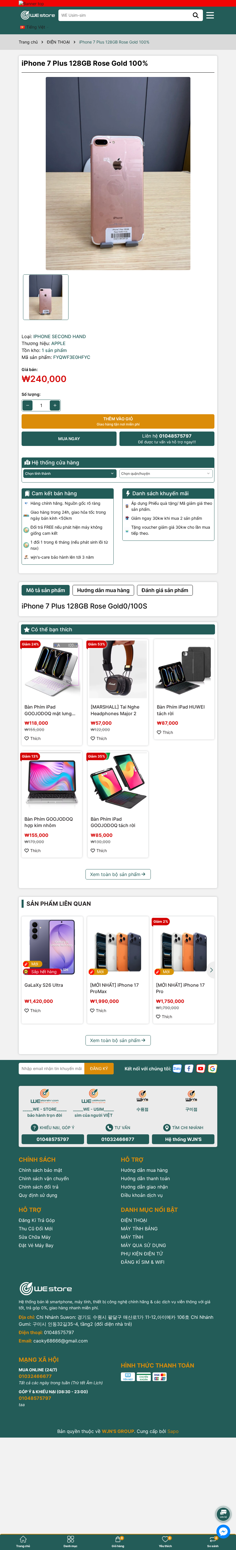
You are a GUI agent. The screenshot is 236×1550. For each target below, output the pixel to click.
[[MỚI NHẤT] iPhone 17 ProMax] (118, 947)
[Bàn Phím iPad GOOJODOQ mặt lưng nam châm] (52, 669)
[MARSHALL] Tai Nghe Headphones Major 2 (115, 710)
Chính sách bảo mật (40, 1170)
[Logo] (38, 15)
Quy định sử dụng (38, 1195)
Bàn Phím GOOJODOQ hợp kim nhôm (48, 822)
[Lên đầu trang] (223, 1498)
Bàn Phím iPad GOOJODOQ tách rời (113, 822)
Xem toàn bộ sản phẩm (115, 874)
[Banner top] (31, 3)
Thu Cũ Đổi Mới (36, 1228)
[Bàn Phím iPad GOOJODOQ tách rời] (118, 781)
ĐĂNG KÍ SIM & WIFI (142, 1262)
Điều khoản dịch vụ (142, 1195)
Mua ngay (69, 438)
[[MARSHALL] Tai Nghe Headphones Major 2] (118, 669)
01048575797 (53, 1139)
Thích (35, 738)
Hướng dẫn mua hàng (144, 1170)
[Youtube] (200, 1068)
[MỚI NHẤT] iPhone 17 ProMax (114, 988)
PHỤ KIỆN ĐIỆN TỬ (142, 1254)
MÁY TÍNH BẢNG (139, 1228)
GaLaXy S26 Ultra (43, 985)
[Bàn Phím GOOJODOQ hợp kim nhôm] (52, 781)
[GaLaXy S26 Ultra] (52, 947)
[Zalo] (177, 1068)
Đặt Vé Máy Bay (36, 1245)
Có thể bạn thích (51, 629)
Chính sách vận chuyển (44, 1178)
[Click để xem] (118, 173)
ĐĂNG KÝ (99, 1068)
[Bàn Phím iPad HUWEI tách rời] (184, 669)
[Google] (212, 1068)
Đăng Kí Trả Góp (37, 1220)
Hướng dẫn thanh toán (145, 1178)
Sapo (173, 1431)
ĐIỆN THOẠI (134, 1220)
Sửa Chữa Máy (35, 1237)
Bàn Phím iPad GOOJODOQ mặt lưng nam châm (48, 710)
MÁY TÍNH (132, 1237)
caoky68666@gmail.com (60, 1341)
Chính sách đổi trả (38, 1187)
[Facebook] (189, 1068)
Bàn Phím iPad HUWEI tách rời (181, 710)
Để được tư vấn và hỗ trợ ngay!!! (167, 438)
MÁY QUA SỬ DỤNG (143, 1245)
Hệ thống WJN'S (183, 1139)
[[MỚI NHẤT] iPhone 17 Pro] (184, 947)
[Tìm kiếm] (196, 15)
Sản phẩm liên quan (58, 903)
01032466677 (117, 1139)
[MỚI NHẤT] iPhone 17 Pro (180, 988)
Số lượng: (31, 394)
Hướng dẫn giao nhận (144, 1187)
